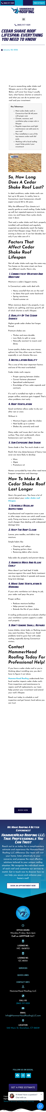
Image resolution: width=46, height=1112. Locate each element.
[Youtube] (28, 1075)
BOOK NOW (23, 810)
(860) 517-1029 (23, 1003)
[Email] (23, 1008)
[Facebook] (17, 1075)
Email (23, 1013)
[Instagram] (23, 1075)
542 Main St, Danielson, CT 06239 (23, 1028)
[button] (24, 19)
